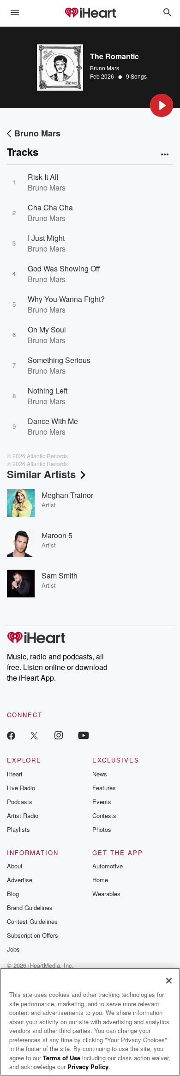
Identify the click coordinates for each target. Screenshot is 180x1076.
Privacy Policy (87, 1066)
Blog (13, 893)
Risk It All (43, 177)
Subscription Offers (32, 935)
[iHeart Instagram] (58, 735)
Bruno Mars (104, 68)
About (15, 865)
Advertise (19, 879)
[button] (161, 105)
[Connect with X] (34, 735)
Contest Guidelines (32, 921)
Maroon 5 (57, 535)
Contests (104, 815)
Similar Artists (41, 474)
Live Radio (21, 787)
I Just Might (46, 238)
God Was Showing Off (64, 268)
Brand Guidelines (30, 907)
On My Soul (47, 329)
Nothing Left (47, 390)
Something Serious (59, 360)
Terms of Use (61, 1057)
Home (100, 879)
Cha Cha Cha (50, 207)
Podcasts (19, 801)
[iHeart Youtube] (83, 735)
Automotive (107, 865)
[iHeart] (90, 13)
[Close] (169, 981)
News (99, 773)
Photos (101, 829)
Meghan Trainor (67, 495)
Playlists (18, 829)
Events (101, 801)
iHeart (15, 773)
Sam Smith (60, 575)
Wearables (106, 893)
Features (104, 787)
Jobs (13, 949)
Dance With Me (53, 421)
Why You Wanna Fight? (66, 299)
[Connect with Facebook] (11, 735)
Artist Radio (22, 815)
